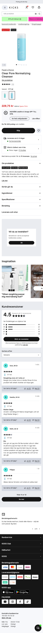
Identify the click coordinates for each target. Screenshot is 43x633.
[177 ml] (12, 95)
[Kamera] (35, 14)
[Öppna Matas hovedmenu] (5, 7)
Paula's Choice (8, 70)
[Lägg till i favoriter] (38, 130)
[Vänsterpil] (32, 529)
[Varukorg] (39, 7)
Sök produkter (9, 14)
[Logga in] (26, 7)
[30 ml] (5, 95)
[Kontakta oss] (38, 628)
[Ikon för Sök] (39, 14)
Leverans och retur (10, 212)
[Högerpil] (39, 529)
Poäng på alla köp (21, 2)
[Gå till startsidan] (13, 7)
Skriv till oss (6, 618)
